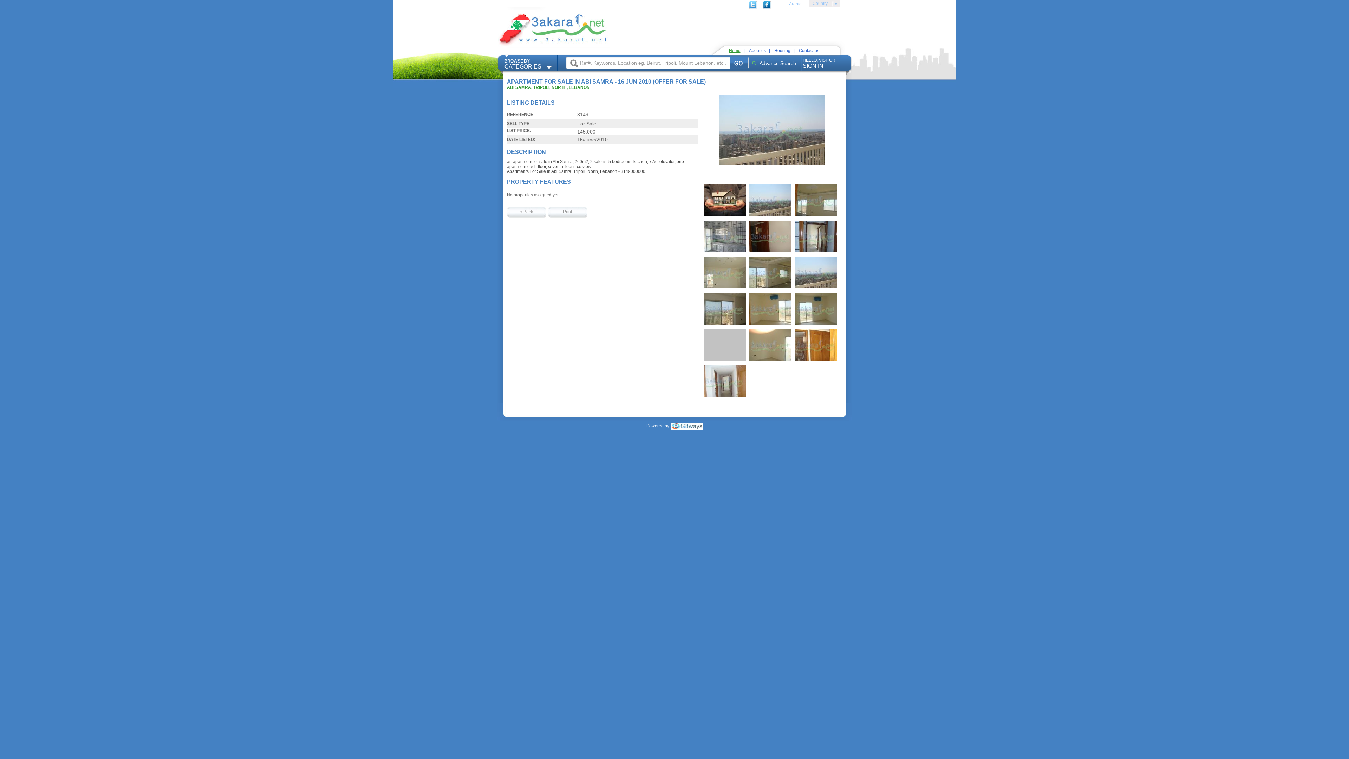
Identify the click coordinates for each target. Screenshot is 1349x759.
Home (735, 50)
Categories (522, 64)
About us (757, 50)
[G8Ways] (687, 425)
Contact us (809, 50)
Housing (782, 50)
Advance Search (778, 63)
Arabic (795, 3)
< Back (526, 211)
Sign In (819, 63)
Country (818, 4)
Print (567, 211)
